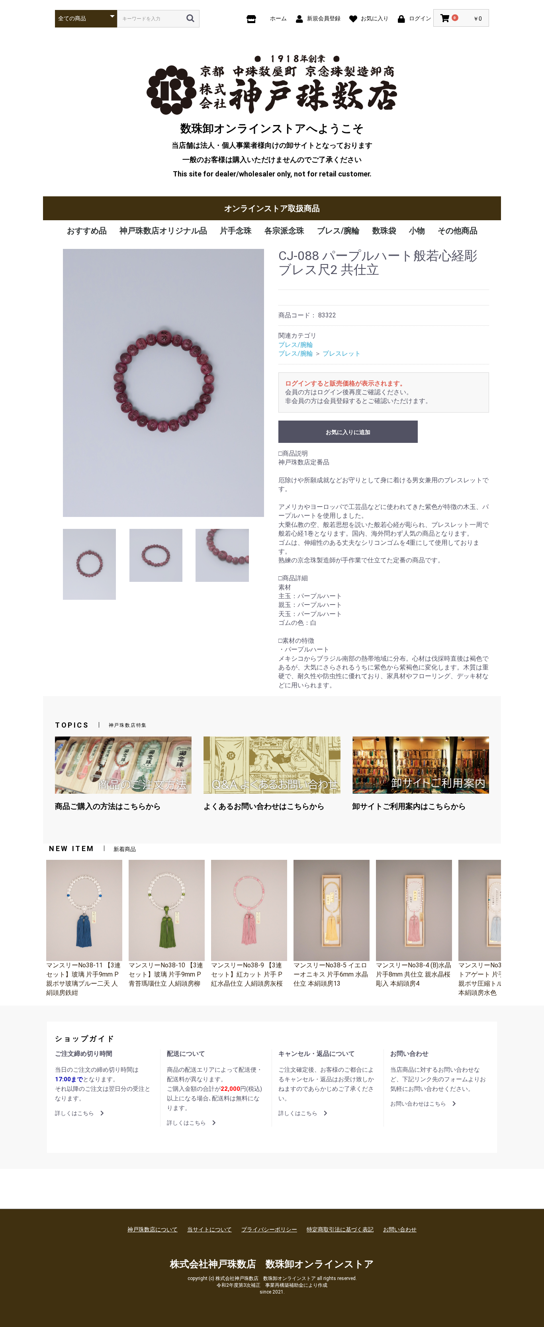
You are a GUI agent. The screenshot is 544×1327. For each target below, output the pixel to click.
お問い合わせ (400, 1229)
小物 (417, 230)
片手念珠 (236, 230)
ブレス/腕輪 (338, 230)
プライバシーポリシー (269, 1229)
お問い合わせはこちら (418, 1103)
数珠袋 (384, 230)
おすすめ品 (87, 230)
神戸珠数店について (152, 1229)
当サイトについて (209, 1229)
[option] (163, 383)
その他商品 (457, 230)
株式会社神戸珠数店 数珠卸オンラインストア (272, 1264)
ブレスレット (342, 353)
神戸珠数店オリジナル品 (163, 230)
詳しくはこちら (74, 1113)
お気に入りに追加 (348, 432)
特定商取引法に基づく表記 (340, 1229)
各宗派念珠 (284, 230)
